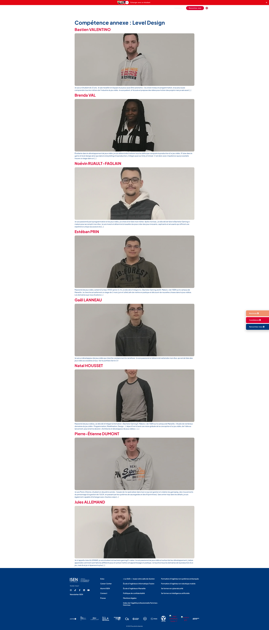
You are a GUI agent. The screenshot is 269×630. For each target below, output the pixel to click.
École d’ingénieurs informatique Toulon (138, 583)
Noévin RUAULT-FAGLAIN (98, 163)
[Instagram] (71, 590)
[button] (167, 8)
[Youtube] (88, 590)
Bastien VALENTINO (93, 29)
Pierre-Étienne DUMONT (97, 433)
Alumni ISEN (105, 588)
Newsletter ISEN (76, 594)
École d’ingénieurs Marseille (134, 588)
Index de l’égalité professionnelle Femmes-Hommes (140, 604)
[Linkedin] (84, 590)
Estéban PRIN (87, 231)
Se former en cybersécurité (172, 588)
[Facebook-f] (80, 590)
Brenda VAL (85, 95)
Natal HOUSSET (89, 365)
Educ (102, 579)
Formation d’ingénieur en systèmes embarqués (180, 579)
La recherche (188, 14)
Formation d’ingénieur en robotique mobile (178, 583)
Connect (103, 593)
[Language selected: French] (207, 8)
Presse (103, 598)
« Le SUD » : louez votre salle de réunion (139, 579)
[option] (207, 8)
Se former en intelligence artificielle (175, 593)
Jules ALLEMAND (90, 502)
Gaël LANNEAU (88, 299)
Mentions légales (129, 598)
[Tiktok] (75, 590)
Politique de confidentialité (134, 593)
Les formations (129, 14)
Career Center (106, 583)
